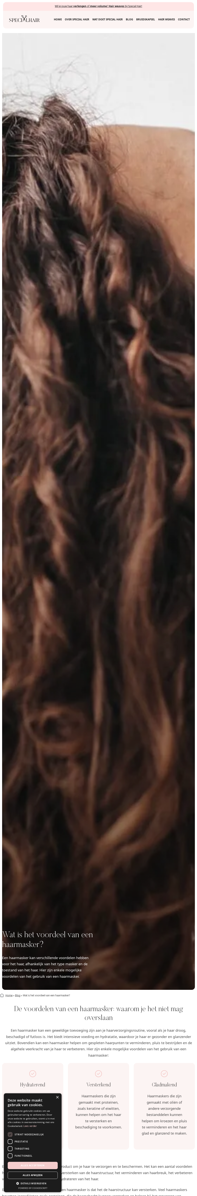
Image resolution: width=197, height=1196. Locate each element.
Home (9, 995)
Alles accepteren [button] (32, 1165)
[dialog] (33, 1142)
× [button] (57, 1097)
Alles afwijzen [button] (33, 1175)
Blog (17, 995)
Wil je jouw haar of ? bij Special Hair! (98, 6)
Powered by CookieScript (32, 1188)
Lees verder (30, 1126)
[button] (33, 1183)
